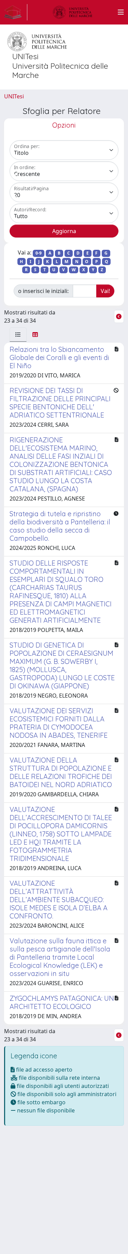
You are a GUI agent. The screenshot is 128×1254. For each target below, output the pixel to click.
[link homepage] (15, 12)
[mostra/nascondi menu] (121, 12)
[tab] (18, 334)
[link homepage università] (72, 12)
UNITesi (14, 96)
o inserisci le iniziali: (43, 291)
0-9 (38, 253)
